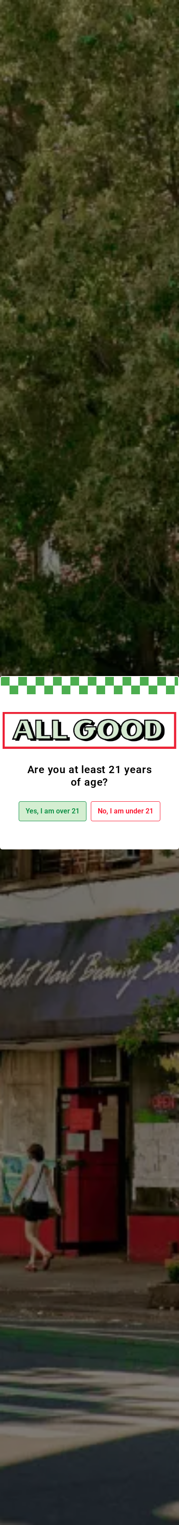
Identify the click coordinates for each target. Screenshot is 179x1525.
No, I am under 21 (125, 811)
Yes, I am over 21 (53, 811)
